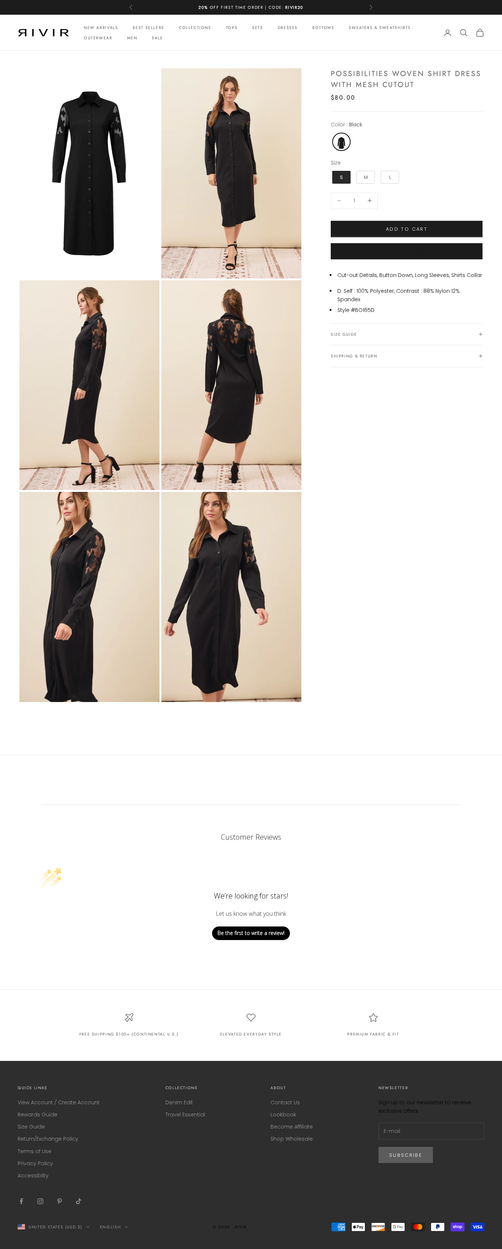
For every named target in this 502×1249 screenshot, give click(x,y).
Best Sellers (148, 27)
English (110, 1227)
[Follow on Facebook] (21, 1201)
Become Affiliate (291, 1126)
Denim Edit (179, 1102)
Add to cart (406, 228)
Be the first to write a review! (251, 932)
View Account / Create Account (59, 1102)
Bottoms (323, 27)
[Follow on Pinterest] (59, 1201)
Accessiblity (33, 1175)
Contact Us (285, 1102)
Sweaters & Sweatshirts (380, 27)
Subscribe (405, 1155)
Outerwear (98, 38)
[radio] (341, 142)
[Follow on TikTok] (78, 1201)
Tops (231, 27)
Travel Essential (185, 1114)
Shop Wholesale (291, 1138)
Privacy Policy (35, 1163)
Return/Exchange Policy (48, 1138)
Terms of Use (34, 1151)
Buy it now (406, 251)
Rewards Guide (37, 1114)
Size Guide (31, 1126)
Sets (257, 27)
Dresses (288, 27)
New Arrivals (101, 27)
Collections (195, 27)
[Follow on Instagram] (40, 1201)
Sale (157, 38)
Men (132, 38)
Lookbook (283, 1114)
